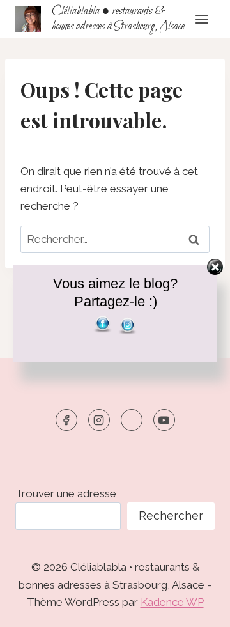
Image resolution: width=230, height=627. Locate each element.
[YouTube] (164, 420)
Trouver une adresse (65, 493)
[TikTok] (131, 420)
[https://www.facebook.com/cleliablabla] (66, 420)
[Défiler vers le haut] (198, 607)
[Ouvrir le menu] (201, 19)
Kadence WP (172, 602)
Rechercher (171, 515)
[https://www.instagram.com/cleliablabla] (99, 420)
